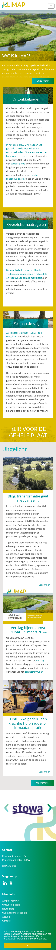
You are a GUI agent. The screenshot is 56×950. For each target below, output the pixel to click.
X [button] (27, 945)
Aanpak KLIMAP (10, 900)
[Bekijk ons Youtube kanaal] (11, 884)
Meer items (42, 783)
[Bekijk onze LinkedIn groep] (5, 884)
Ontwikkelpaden (11, 904)
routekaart (11, 336)
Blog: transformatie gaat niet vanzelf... (28, 498)
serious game (18, 163)
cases (23, 156)
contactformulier (34, 672)
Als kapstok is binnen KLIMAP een (24, 333)
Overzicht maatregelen (14, 912)
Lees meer (43, 80)
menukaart (36, 278)
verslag (40, 660)
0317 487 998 (9, 866)
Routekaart (8, 908)
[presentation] (6, 808)
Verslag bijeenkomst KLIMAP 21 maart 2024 (28, 630)
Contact (6, 920)
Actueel (6, 916)
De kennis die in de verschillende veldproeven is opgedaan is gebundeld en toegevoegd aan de (26, 274)
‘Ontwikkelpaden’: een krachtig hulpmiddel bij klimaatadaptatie (28, 723)
